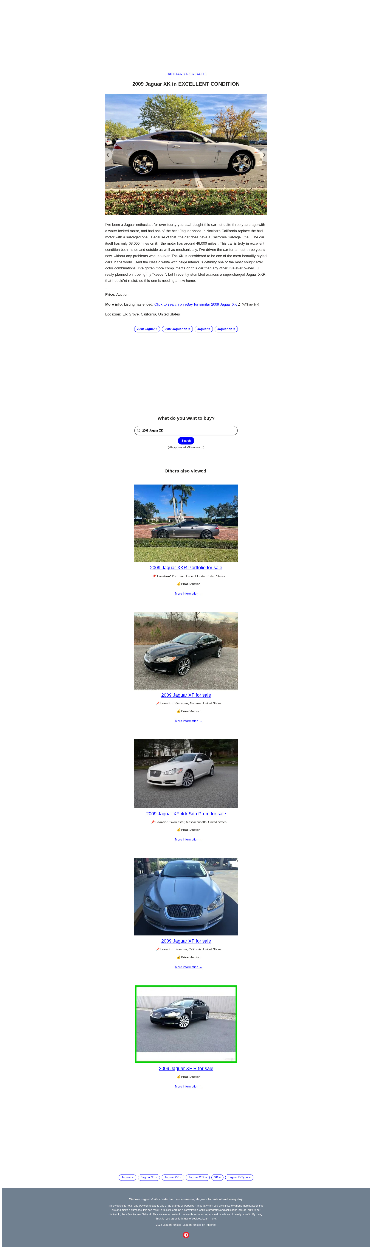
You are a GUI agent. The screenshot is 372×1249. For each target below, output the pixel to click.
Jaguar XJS (196, 1177)
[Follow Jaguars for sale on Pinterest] (186, 1237)
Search (186, 440)
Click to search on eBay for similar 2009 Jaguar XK (195, 304)
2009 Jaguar (146, 329)
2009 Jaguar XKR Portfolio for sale (186, 567)
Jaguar (202, 329)
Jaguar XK (224, 329)
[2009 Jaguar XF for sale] (186, 688)
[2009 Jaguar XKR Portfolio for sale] (186, 561)
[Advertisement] (186, 32)
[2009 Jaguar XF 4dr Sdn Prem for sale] (186, 807)
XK (216, 1177)
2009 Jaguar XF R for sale (186, 1068)
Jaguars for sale (186, 74)
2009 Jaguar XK (176, 329)
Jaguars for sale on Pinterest (199, 1224)
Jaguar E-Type (238, 1177)
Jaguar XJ (148, 1177)
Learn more (209, 1218)
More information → (188, 593)
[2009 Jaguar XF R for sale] (186, 1062)
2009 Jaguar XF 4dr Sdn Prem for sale (186, 813)
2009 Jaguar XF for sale (186, 695)
